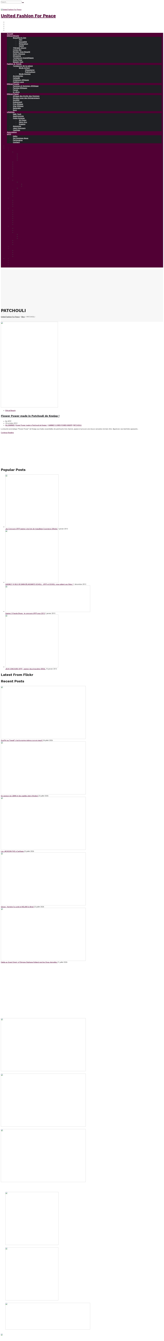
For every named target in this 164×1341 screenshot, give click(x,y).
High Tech (17, 114)
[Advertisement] (82, 284)
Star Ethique (18, 106)
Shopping (17, 56)
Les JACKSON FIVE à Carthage (12, 851)
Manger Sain (18, 62)
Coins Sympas (19, 118)
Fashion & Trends (14, 64)
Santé (21, 46)
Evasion (22, 124)
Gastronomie (18, 116)
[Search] (23, 2)
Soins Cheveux (19, 54)
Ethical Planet (13, 94)
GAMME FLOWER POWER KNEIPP (60, 425)
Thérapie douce (19, 48)
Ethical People (13, 84)
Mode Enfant (24, 68)
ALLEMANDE (10, 425)
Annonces (17, 126)
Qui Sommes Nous (20, 138)
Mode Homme (25, 74)
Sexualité (23, 42)
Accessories (18, 76)
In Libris (16, 92)
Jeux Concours (19, 128)
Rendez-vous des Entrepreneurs (26, 98)
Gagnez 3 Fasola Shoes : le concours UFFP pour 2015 (25, 613)
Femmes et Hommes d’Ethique (25, 86)
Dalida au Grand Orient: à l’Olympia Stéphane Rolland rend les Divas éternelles (29, 962)
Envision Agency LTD (55, 1338)
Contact (16, 142)
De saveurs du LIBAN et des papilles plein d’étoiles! (19, 796)
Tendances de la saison (23, 66)
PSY (20, 40)
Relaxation (23, 44)
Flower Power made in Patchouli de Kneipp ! (30, 415)
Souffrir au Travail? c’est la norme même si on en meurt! (22, 740)
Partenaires (18, 140)
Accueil (10, 34)
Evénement (17, 102)
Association (12, 132)
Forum (15, 90)
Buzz (15, 110)
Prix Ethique (18, 104)
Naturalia (17, 108)
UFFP (9, 134)
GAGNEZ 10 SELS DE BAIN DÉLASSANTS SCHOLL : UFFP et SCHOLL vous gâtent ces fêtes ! (39, 584)
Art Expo (22, 120)
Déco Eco (23, 122)
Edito (15, 136)
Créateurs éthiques (21, 80)
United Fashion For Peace (28, 15)
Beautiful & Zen (19, 38)
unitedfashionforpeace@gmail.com (18, 998)
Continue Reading (7, 433)
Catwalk (16, 78)
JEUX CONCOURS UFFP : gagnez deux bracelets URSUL (25, 669)
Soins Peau (17, 60)
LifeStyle (11, 112)
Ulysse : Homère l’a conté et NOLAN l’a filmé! (17, 907)
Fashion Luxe (18, 82)
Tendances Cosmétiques (23, 58)
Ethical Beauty (13, 36)
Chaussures (29, 70)
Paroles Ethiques (20, 88)
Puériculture (30, 72)
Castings (16, 130)
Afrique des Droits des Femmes (26, 96)
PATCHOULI (77, 425)
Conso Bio (17, 50)
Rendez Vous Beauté (21, 52)
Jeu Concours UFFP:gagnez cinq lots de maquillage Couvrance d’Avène (31, 529)
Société (16, 100)
